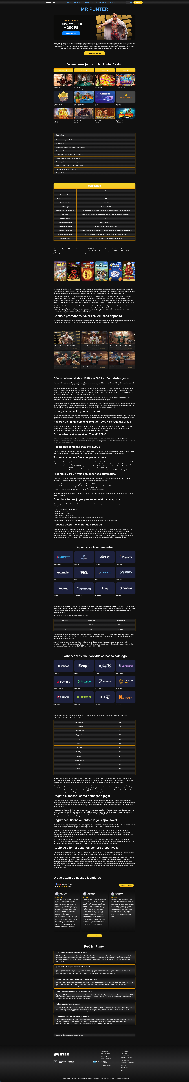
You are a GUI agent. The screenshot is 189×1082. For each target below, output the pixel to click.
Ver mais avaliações (94, 935)
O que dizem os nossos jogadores (66, 169)
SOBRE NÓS (60, 143)
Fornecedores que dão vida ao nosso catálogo (69, 154)
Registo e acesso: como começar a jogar (68, 158)
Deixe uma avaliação (126, 885)
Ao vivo (83, 70)
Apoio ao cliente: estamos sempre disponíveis (69, 165)
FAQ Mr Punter (60, 173)
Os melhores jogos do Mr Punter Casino (68, 140)
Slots (124, 70)
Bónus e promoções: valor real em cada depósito (70, 147)
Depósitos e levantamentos (64, 151)
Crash (103, 70)
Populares (62, 70)
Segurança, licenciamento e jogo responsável (69, 162)
